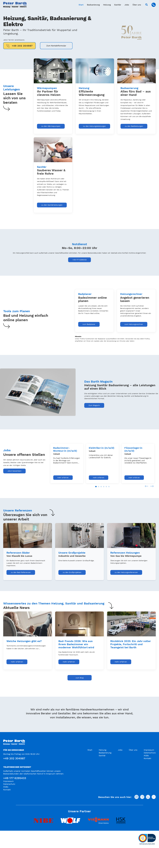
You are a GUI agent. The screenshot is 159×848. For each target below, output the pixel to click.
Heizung (107, 5)
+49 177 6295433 (14, 778)
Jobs (126, 5)
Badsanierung (93, 5)
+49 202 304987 (14, 758)
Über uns (136, 5)
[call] (153, 5)
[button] (146, 4)
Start (81, 5)
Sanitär (117, 5)
